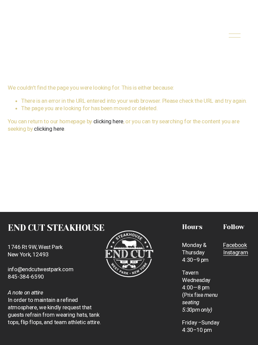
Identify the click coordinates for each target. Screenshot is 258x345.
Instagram (235, 252)
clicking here (108, 121)
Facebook (235, 245)
